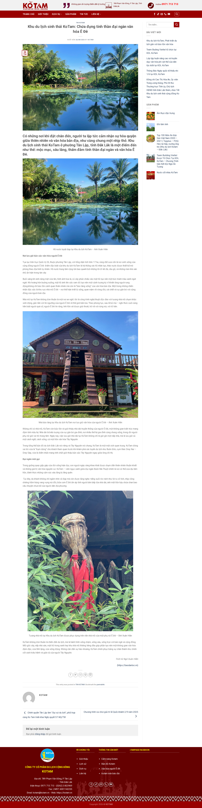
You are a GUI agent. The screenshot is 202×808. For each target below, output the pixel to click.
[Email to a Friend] (80, 675)
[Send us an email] (162, 14)
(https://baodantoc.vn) (127, 665)
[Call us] (165, 14)
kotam (91, 40)
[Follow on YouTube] (169, 14)
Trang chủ (28, 14)
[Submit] (176, 24)
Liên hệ (95, 14)
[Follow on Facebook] (154, 14)
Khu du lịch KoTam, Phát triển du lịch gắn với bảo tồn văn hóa (161, 42)
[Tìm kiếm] (177, 14)
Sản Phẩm (70, 14)
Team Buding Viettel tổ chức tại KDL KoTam (161, 51)
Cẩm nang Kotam (109, 759)
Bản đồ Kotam (108, 764)
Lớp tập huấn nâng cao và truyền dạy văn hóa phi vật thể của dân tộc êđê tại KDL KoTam (161, 62)
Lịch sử (82, 764)
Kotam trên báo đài (110, 773)
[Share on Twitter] (75, 675)
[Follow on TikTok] (158, 14)
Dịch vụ (56, 14)
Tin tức (84, 14)
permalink (100, 684)
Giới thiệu (43, 14)
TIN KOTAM (80, 23)
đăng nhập (40, 734)
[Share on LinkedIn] (90, 675)
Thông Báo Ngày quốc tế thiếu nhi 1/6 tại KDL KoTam (162, 72)
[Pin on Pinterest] (85, 675)
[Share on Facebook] (70, 675)
